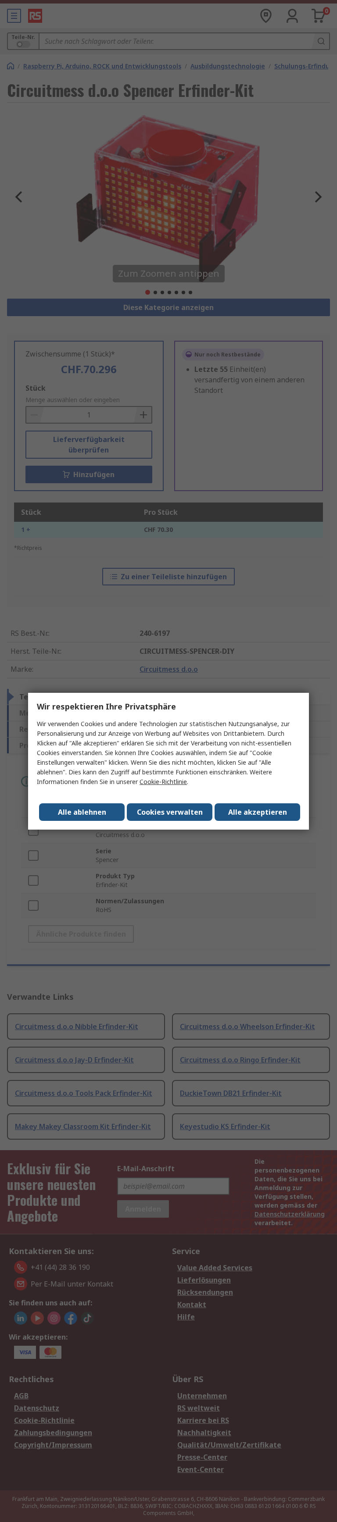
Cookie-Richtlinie (163, 781)
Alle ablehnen (82, 812)
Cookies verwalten (170, 812)
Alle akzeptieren (257, 812)
